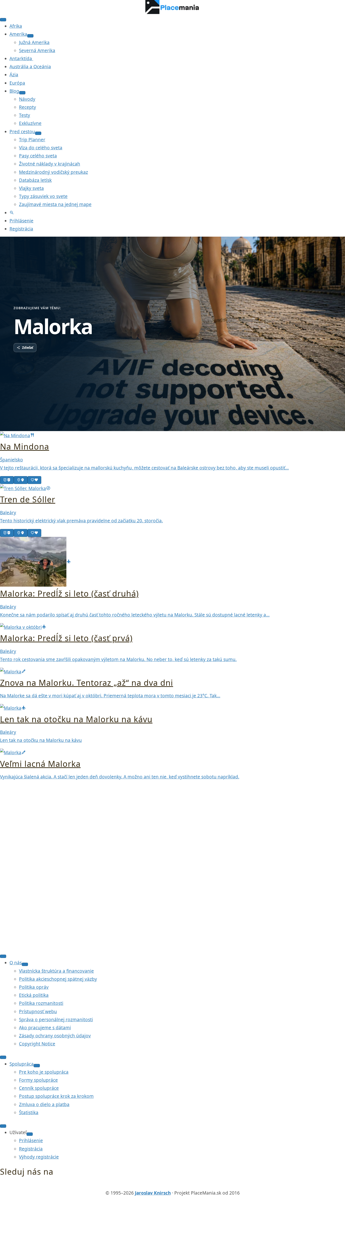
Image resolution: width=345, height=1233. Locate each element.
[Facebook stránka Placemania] (163, 1185)
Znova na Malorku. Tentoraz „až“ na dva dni (86, 682)
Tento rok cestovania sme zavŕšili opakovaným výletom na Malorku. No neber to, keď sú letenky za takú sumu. (118, 659)
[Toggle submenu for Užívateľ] (30, 1134)
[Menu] (3, 19)
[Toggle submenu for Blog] (22, 92)
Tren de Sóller (27, 499)
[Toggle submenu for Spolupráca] (37, 1065)
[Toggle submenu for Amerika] (30, 35)
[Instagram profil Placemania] (182, 1185)
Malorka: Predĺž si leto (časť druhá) (69, 593)
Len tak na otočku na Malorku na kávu (76, 719)
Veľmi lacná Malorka (40, 763)
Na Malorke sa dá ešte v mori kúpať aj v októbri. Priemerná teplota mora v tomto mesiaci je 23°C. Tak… (110, 696)
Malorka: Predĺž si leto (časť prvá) (66, 638)
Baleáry (8, 513)
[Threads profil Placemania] (173, 1185)
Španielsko (11, 460)
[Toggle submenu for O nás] (25, 964)
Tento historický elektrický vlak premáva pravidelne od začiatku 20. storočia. (81, 521)
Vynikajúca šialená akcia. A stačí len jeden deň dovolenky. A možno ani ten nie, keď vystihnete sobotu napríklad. (119, 777)
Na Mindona (24, 446)
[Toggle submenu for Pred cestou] (38, 133)
